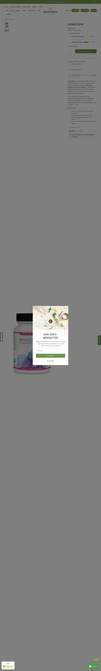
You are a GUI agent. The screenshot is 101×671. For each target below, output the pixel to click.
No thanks (50, 360)
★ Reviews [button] (1, 337)
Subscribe (50, 355)
